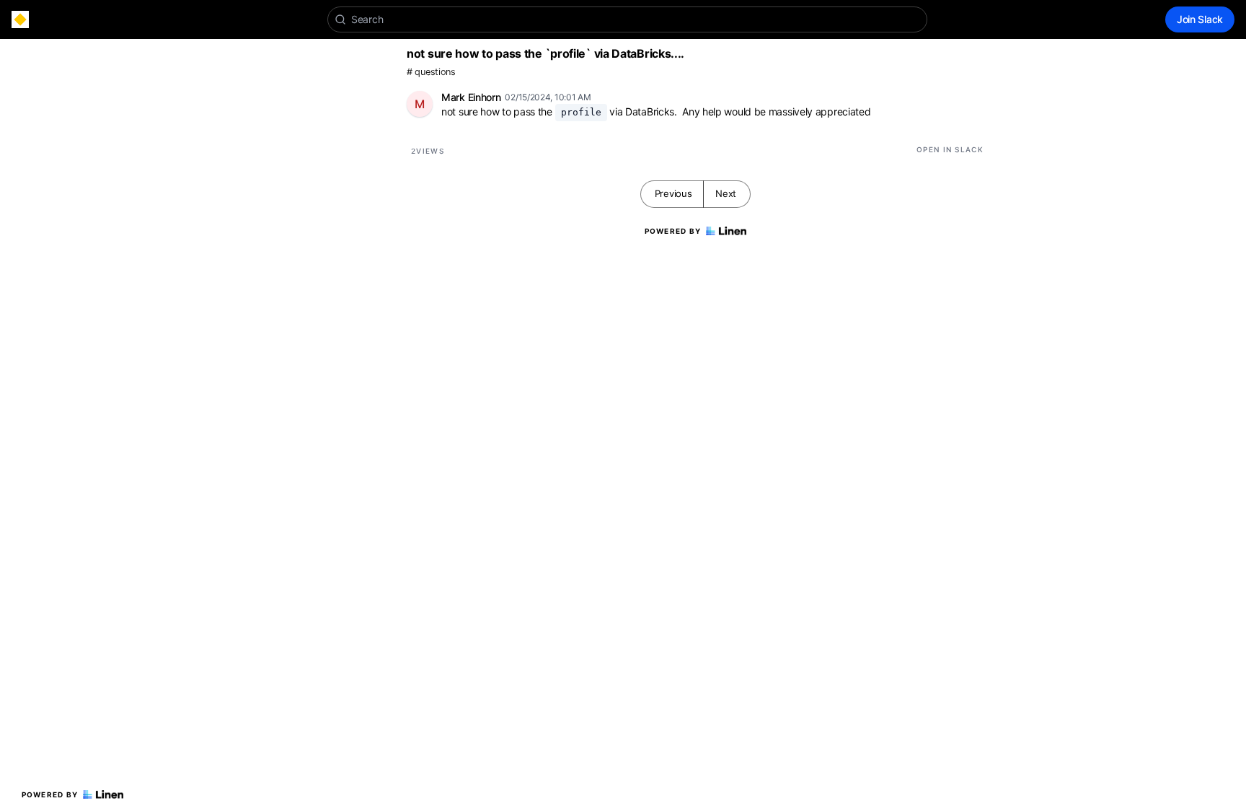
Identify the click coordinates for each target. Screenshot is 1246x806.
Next (725, 193)
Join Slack (1200, 19)
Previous (673, 193)
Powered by (50, 794)
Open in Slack (950, 149)
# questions (431, 71)
